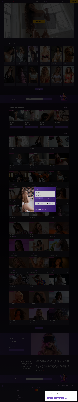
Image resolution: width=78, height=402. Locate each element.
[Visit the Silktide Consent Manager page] (74, 398)
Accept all (50, 398)
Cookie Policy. (66, 395)
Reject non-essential (59, 398)
